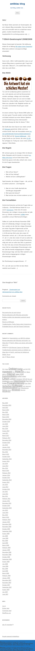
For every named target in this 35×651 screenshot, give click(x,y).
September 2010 (7, 508)
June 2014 (5, 466)
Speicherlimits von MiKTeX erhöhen (20, 338)
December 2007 (6, 580)
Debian (13, 368)
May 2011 (5, 496)
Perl (27, 381)
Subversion (28, 386)
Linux (5, 378)
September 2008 (7, 559)
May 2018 (5, 428)
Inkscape (7, 129)
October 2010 (6, 505)
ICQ (25, 372)
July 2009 (5, 536)
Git (26, 369)
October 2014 (6, 456)
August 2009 (5, 533)
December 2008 (6, 552)
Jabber (17, 374)
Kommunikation (9, 376)
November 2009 (6, 526)
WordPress (6, 391)
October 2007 (6, 585)
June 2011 (5, 494)
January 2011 (6, 501)
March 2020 (5, 414)
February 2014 (6, 473)
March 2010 (5, 517)
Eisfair (20, 369)
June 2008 (5, 566)
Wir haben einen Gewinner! (23, 46)
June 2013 (5, 487)
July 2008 (5, 564)
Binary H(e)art (11, 357)
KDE (22, 374)
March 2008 (5, 573)
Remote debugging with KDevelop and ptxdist (15, 315)
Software (17, 385)
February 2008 (6, 575)
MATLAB (25, 379)
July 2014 (5, 463)
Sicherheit (7, 386)
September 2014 (7, 459)
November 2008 (6, 554)
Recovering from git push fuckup (11, 312)
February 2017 (6, 438)
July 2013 (5, 484)
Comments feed (6, 610)
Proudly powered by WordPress (10, 636)
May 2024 (5, 403)
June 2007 (5, 594)
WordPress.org (6, 613)
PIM (30, 381)
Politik (4, 383)
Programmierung (15, 383)
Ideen (28, 372)
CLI (3, 369)
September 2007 (7, 587)
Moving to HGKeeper (8, 322)
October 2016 (6, 442)
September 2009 (7, 531)
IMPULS (4, 374)
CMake (6, 369)
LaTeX (19, 376)
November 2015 (6, 449)
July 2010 (5, 510)
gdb (24, 369)
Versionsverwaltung (10, 388)
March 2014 (5, 470)
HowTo (19, 371)
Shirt (29, 383)
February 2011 (6, 498)
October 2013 (6, 477)
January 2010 (6, 522)
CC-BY (29, 138)
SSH (24, 386)
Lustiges (12, 379)
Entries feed (5, 608)
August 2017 (5, 431)
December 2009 (6, 524)
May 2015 (5, 452)
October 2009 (6, 529)
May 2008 (5, 568)
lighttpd (24, 376)
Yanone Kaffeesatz (20, 136)
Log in (4, 606)
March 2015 (5, 454)
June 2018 (5, 426)
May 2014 (5, 468)
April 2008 (5, 571)
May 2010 (5, 515)
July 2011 (5, 491)
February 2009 (6, 547)
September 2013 (7, 480)
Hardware (7, 371)
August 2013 (5, 482)
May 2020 (5, 412)
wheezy (9, 390)
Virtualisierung (25, 388)
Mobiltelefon (6, 381)
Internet (11, 374)
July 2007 (5, 592)
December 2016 (6, 440)
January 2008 (6, 578)
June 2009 (5, 538)
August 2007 (5, 589)
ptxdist (26, 383)
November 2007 (6, 582)
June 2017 (5, 433)
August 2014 (5, 461)
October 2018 (6, 421)
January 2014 (6, 475)
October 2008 (6, 557)
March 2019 (5, 417)
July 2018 (5, 424)
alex (3, 357)
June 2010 (5, 512)
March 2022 (5, 410)
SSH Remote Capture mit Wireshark (19, 347)
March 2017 (5, 435)
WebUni (4, 390)
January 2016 (6, 447)
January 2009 (6, 550)
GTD (28, 369)
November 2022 (6, 405)
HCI (14, 372)
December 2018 (6, 419)
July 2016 (5, 445)
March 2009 (5, 545)
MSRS (11, 381)
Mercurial (30, 379)
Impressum (10, 210)
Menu (17, 12)
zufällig (23, 214)
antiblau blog (17, 3)
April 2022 (5, 407)
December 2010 (6, 503)
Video (19, 388)
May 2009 (5, 540)
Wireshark (23, 390)
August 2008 (5, 561)
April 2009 (5, 543)
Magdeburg (19, 379)
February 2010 (6, 519)
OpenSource (19, 381)
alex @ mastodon (7, 624)
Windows (16, 390)
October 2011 (6, 489)
